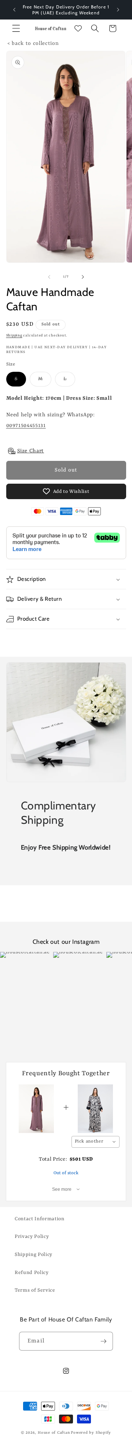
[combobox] (96, 1142)
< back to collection (33, 43)
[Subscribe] (103, 1341)
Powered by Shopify (91, 1432)
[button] (16, 28)
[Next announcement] (118, 10)
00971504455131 (26, 425)
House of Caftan (54, 1432)
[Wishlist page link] (78, 28)
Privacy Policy (32, 1236)
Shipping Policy (33, 1254)
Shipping (14, 335)
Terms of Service (35, 1290)
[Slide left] (49, 277)
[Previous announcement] (14, 10)
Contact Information (40, 1219)
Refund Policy (32, 1272)
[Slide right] (83, 277)
